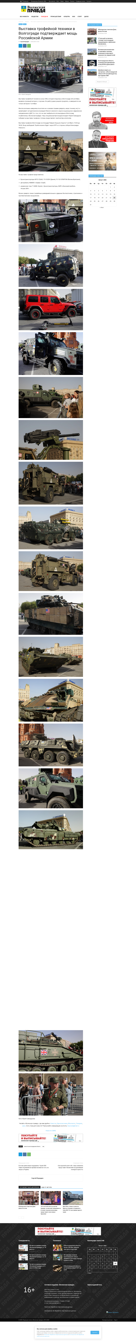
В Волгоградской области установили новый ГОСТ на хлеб (72, 1256)
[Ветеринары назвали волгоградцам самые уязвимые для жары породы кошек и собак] (57, 1245)
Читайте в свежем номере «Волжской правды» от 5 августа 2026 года (37, 1254)
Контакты (89, 1)
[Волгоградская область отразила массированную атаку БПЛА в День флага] (92, 63)
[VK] (25, 46)
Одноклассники (62, 1112)
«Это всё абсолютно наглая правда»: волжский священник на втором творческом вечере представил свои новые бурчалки (51, 1198)
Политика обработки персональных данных (58, 1295)
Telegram (79, 1112)
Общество (34, 16)
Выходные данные (107, 1308)
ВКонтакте (71, 1112)
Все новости (52, 1)
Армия (27, 21)
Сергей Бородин (24, 41)
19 (98, 198)
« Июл (102, 207)
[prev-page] (20, 1206)
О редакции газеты (80, 1)
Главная (21, 21)
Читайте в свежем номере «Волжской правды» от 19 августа (37, 1235)
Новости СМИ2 (51, 1119)
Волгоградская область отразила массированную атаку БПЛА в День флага (106, 62)
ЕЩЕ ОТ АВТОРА (47, 1176)
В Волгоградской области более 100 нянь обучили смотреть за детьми (72, 1235)
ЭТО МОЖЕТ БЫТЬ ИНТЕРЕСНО (29, 1176)
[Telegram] (113, 1)
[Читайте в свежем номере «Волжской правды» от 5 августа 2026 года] (23, 1255)
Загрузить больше (102, 81)
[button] (115, 17)
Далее (86, 16)
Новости (53, 1112)
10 (90, 194)
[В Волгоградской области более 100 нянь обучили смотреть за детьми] (57, 1236)
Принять (94, 1332)
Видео (62, 1)
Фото (58, 1)
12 (98, 194)
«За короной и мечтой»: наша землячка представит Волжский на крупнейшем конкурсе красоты (70, 1156)
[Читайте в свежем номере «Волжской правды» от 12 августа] (23, 1245)
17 (90, 198)
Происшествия (55, 16)
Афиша (67, 1)
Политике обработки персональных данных (56, 1334)
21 (106, 198)
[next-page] (23, 1206)
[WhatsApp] (29, 46)
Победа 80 (44, 16)
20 (102, 198)
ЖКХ (73, 16)
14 (106, 194)
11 (94, 194)
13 (102, 194)
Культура (67, 16)
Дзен (24, 1114)
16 (114, 194)
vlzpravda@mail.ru (73, 1114)
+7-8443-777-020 (64, 1289)
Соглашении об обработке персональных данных (60, 1299)
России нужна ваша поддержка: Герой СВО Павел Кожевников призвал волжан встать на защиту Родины (34, 1156)
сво (43, 1135)
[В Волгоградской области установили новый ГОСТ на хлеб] (57, 1257)
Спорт (80, 16)
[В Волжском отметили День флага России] (29, 1186)
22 (110, 198)
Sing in (115, 1308)
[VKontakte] (116, 1)
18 (94, 198)
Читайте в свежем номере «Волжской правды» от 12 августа (37, 1245)
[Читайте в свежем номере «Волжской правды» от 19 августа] (23, 1236)
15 (110, 194)
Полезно (72, 1)
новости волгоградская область (32, 1135)
